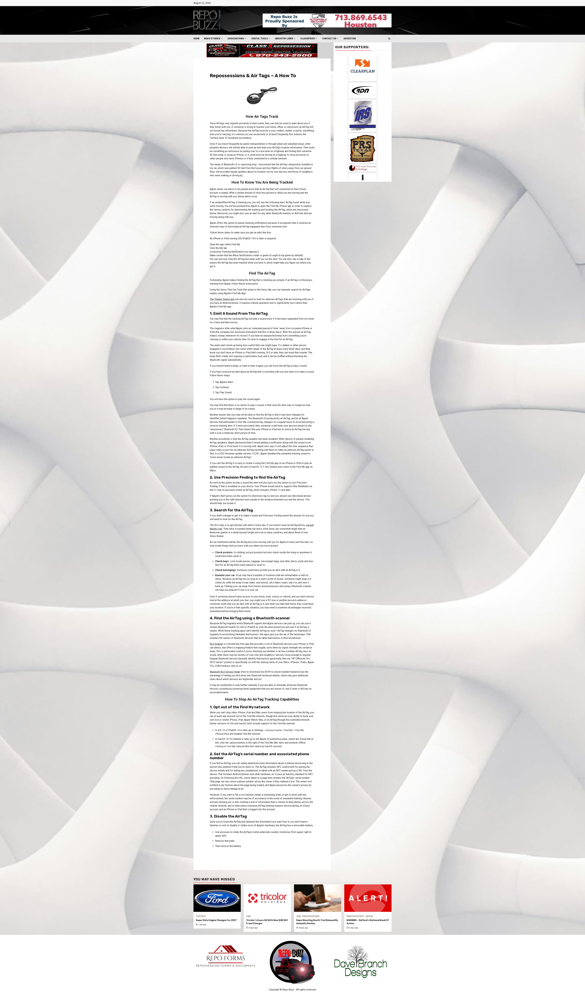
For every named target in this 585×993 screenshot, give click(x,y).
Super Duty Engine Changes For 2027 (216, 920)
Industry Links (284, 38)
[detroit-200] (362, 70)
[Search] (389, 39)
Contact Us (329, 38)
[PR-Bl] (362, 125)
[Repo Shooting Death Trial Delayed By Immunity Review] (317, 898)
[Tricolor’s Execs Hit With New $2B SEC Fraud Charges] (267, 898)
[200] (362, 155)
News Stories (212, 38)
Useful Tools (259, 38)
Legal (248, 916)
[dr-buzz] (362, 98)
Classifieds (307, 38)
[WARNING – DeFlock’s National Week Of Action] (368, 898)
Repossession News (310, 916)
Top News (369, 916)
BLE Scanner (216, 644)
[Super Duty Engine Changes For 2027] (217, 898)
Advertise (350, 38)
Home (196, 38)
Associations (236, 38)
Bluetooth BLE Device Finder (225, 671)
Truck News (201, 916)
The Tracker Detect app (222, 299)
